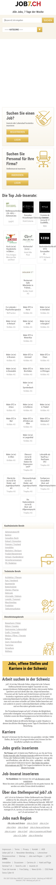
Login (17, 139)
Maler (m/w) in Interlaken (45, 308)
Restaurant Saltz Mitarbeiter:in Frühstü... (28, 287)
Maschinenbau (10, 602)
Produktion (9, 605)
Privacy (26, 849)
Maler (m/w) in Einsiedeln (11, 369)
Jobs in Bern (11, 827)
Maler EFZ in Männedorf (45, 419)
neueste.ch (33, 866)
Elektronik (9, 593)
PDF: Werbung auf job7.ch (31, 880)
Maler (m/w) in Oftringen (45, 369)
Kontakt (35, 849)
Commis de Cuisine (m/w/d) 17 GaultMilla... (45, 220)
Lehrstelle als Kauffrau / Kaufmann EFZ (45, 458)
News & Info (36, 869)
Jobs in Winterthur (36, 835)
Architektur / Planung (13, 577)
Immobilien (9, 547)
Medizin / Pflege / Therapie (15, 635)
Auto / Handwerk (11, 580)
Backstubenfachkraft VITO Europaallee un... (47, 253)
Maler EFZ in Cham (45, 355)
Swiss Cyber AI (8, 873)
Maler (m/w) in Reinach (11, 322)
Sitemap (22, 856)
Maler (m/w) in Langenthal (28, 436)
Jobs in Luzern (10, 831)
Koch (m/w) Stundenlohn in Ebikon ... (11, 253)
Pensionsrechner (8, 856)
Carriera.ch (31, 862)
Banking (8, 535)
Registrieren (17, 132)
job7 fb (48, 856)
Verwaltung (9, 648)
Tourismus (9, 645)
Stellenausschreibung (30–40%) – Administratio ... (14, 216)
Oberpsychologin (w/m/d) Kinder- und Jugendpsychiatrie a (29, 483)
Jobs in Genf (22, 831)
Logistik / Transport (12, 599)
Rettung (8, 639)
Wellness (8, 651)
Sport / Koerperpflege (13, 642)
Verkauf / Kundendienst (14, 557)
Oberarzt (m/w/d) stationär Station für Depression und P (27, 460)
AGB (43, 849)
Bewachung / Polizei (13, 623)
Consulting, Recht (11, 538)
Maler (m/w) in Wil (28, 322)
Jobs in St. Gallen (20, 835)
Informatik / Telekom (13, 596)
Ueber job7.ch (7, 853)
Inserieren (17, 175)
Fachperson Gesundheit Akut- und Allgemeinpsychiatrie (47, 482)
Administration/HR (12, 532)
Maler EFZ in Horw (28, 308)
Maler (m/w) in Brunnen (11, 355)
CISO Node (49, 869)
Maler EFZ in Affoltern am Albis (28, 421)
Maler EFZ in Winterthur (28, 336)
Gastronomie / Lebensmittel (16, 629)
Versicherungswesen (13, 560)
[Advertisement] (28, 72)
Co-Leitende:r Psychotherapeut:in (13, 308)
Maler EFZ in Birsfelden (28, 369)
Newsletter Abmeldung (25, 853)
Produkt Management (13, 554)
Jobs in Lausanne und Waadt (40, 831)
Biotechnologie (10, 587)
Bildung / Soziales (12, 626)
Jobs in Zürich (32, 823)
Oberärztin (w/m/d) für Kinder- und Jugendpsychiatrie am (13, 483)
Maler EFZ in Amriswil (28, 355)
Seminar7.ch (7, 866)
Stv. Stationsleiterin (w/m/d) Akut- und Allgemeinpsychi (28, 504)
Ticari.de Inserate (9, 869)
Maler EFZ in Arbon (11, 405)
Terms (17, 849)
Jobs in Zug (44, 823)
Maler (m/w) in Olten (11, 455)
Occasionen (18, 862)
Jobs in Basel (23, 827)
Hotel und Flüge (45, 862)
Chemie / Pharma (11, 590)
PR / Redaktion (10, 563)
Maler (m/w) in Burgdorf (45, 322)
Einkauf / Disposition (13, 541)
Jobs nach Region (35, 856)
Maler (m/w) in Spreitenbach (28, 385)
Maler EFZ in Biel (11, 419)
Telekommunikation (12, 608)
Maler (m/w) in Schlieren (28, 405)
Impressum (6, 849)
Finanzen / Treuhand (13, 544)
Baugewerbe (10, 583)
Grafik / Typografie (12, 632)
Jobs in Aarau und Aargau (40, 827)
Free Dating (23, 869)
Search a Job (20, 866)
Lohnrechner (42, 853)
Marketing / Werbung (13, 550)
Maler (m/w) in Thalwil (45, 405)
